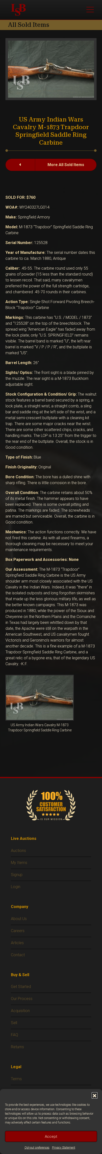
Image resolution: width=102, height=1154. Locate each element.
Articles (17, 942)
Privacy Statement (63, 1147)
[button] (94, 1095)
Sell (14, 1022)
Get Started (21, 986)
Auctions (18, 850)
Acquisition (20, 1010)
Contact (18, 955)
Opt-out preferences (37, 1147)
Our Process (21, 998)
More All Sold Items (66, 164)
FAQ (14, 1034)
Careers (18, 930)
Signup (17, 874)
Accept (51, 1136)
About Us (19, 918)
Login (15, 886)
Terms (16, 1079)
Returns (17, 1047)
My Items (19, 862)
